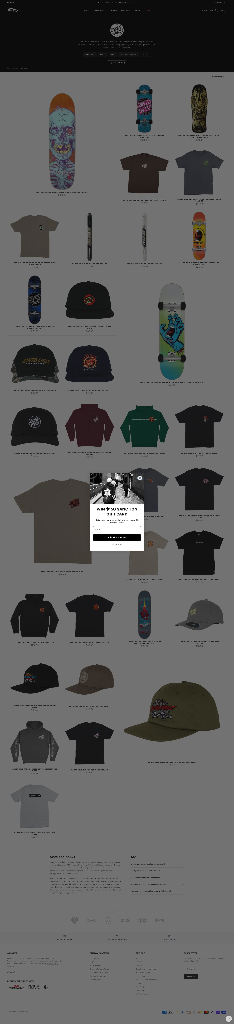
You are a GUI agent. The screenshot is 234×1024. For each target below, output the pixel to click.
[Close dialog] (140, 478)
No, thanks (117, 544)
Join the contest (117, 537)
